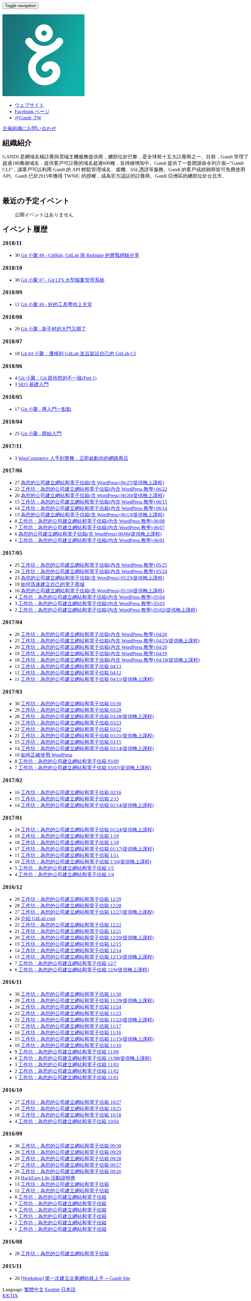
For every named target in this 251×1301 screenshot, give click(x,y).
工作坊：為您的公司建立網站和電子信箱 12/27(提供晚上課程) (87, 912)
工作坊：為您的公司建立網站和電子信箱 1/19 (70, 836)
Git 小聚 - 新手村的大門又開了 (53, 328)
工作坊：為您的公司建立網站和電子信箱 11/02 (68, 1071)
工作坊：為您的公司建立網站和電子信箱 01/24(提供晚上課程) (87, 829)
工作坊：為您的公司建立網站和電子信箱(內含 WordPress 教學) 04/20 (94, 647)
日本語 (68, 1289)
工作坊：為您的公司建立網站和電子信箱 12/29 (71, 899)
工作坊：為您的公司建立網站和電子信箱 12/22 (71, 924)
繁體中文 (34, 1289)
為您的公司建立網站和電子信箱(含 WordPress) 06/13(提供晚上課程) (92, 514)
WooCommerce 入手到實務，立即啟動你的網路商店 (73, 458)
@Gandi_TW (28, 117)
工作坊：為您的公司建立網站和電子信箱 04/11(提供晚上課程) (87, 679)
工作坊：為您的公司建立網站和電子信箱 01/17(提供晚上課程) (87, 848)
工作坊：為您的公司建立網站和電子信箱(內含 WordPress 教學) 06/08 (91, 521)
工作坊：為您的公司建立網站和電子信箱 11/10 (71, 1045)
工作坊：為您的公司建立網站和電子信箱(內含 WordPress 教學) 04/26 (94, 634)
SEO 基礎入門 (33, 384)
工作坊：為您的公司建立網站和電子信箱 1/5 (66, 868)
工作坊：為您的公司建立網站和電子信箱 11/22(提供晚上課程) (87, 1019)
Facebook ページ (32, 111)
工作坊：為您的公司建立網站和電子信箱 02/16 (71, 792)
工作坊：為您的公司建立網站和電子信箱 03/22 (71, 729)
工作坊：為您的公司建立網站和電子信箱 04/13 (71, 666)
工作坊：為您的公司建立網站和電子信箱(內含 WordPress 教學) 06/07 (91, 527)
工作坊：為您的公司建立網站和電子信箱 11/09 (68, 1051)
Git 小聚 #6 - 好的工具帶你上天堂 (56, 304)
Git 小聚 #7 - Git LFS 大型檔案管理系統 (62, 280)
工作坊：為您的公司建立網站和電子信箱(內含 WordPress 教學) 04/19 (94, 653)
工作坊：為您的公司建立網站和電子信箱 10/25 (71, 1108)
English (52, 1289)
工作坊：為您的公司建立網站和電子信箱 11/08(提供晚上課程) (84, 1058)
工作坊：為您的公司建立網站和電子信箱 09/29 (71, 1152)
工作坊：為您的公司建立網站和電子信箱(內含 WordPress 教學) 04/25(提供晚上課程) (110, 640)
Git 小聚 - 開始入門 (41, 433)
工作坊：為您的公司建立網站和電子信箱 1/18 (70, 842)
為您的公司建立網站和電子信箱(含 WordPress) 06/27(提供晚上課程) (92, 482)
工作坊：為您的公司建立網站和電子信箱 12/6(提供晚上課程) (83, 969)
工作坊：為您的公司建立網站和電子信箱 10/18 (71, 1115)
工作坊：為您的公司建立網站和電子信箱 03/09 (68, 761)
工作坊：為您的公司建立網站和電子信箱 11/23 (71, 1013)
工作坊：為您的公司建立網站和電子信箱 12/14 (71, 950)
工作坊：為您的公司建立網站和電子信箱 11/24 (71, 1007)
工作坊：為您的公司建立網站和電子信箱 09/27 (71, 1165)
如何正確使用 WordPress (46, 754)
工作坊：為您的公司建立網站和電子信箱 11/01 (68, 1077)
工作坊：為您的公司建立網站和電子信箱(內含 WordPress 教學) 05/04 (91, 597)
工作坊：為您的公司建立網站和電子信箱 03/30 (71, 703)
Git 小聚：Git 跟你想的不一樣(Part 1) (57, 378)
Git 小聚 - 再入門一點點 (46, 409)
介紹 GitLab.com (38, 918)
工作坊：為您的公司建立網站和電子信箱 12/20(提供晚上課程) (87, 937)
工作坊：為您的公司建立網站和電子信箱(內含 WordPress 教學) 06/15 (94, 501)
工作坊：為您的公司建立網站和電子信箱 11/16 (71, 1032)
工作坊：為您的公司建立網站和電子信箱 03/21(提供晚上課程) (87, 735)
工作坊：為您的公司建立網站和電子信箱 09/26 (71, 1171)
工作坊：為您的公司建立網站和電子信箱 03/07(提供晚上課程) (84, 767)
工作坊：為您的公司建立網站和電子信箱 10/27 (71, 1102)
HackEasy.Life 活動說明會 (48, 1177)
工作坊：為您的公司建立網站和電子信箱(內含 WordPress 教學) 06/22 (94, 489)
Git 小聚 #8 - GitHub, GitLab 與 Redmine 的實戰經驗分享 (80, 255)
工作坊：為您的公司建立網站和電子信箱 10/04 (68, 1121)
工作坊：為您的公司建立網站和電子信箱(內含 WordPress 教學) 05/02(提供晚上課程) (107, 610)
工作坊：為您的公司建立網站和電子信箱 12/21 (71, 931)
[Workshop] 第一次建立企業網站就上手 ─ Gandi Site (75, 1278)
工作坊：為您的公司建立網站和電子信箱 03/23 (71, 722)
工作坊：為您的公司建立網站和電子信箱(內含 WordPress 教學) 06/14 (94, 508)
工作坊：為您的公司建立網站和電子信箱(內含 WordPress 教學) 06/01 (91, 540)
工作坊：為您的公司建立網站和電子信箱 (65, 1184)
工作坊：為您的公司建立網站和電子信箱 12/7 (67, 963)
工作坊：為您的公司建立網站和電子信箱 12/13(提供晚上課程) (87, 956)
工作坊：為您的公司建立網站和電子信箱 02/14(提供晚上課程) (87, 805)
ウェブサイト (29, 105)
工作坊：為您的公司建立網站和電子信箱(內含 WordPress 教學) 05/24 (94, 571)
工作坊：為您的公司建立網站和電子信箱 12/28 (71, 905)
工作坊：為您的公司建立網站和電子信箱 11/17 (71, 1026)
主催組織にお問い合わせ (29, 128)
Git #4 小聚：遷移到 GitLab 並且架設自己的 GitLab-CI (78, 353)
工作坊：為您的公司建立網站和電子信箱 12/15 (71, 944)
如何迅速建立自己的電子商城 (52, 584)
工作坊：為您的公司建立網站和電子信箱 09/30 (71, 1145)
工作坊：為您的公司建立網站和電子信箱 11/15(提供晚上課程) (87, 1039)
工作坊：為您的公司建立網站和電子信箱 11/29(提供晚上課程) (87, 1000)
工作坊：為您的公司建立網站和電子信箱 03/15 (71, 742)
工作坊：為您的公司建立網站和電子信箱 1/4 (66, 874)
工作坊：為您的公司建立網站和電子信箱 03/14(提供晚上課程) (87, 748)
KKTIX (10, 1295)
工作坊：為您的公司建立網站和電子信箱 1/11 (70, 855)
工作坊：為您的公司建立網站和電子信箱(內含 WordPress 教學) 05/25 (94, 565)
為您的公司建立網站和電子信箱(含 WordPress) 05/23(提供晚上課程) (92, 577)
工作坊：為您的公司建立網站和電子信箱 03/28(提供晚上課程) (87, 716)
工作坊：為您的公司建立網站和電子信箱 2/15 (70, 798)
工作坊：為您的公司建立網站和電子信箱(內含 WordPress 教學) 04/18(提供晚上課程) (110, 660)
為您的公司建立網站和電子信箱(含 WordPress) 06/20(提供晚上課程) (92, 495)
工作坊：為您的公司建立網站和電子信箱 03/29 (71, 710)
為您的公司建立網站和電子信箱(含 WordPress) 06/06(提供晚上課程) (90, 534)
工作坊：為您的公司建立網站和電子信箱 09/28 (71, 1158)
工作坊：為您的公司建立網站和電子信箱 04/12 (71, 672)
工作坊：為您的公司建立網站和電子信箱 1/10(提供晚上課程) (86, 861)
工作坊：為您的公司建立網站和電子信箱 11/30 (71, 994)
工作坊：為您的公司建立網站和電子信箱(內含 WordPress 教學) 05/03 (91, 603)
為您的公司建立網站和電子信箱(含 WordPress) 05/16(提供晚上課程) (92, 590)
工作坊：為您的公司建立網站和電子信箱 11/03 (68, 1064)
